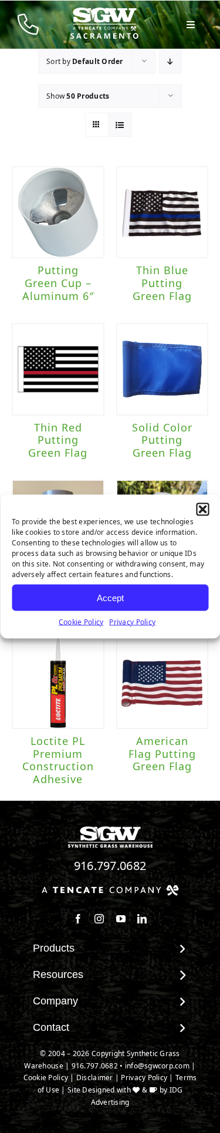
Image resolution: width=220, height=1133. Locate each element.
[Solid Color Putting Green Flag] (162, 369)
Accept (110, 597)
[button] (202, 509)
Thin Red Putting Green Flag (57, 440)
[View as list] (120, 124)
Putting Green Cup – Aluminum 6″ (58, 282)
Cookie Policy (81, 622)
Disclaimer (94, 1078)
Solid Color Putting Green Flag (162, 440)
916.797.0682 (110, 866)
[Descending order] (170, 61)
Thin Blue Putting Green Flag (162, 282)
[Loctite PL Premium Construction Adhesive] (58, 683)
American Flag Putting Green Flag (162, 753)
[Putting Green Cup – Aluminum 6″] (58, 212)
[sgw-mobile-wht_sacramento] (104, 12)
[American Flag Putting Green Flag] (162, 683)
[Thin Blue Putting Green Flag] (162, 212)
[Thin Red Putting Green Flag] (58, 369)
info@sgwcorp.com (157, 1066)
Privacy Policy (132, 622)
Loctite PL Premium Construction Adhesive (58, 760)
